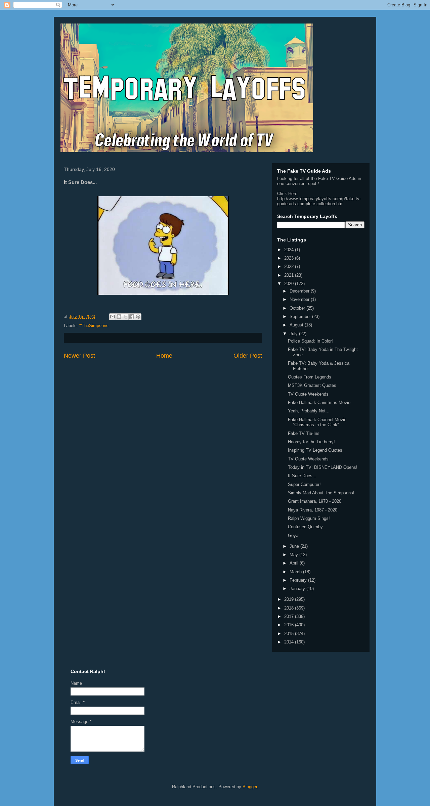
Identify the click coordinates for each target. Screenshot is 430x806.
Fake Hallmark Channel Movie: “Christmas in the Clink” (318, 422)
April (295, 563)
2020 (289, 283)
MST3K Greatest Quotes (312, 385)
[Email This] (112, 316)
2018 (289, 608)
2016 (289, 624)
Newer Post (79, 355)
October (298, 308)
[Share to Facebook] (131, 316)
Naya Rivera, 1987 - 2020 (312, 509)
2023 (289, 258)
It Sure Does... (302, 475)
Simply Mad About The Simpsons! (321, 492)
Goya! (294, 535)
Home (164, 355)
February (299, 580)
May (294, 554)
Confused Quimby (305, 526)
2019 (289, 599)
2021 (289, 275)
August (297, 324)
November (300, 299)
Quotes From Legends (309, 376)
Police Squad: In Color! (310, 341)
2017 (289, 616)
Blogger (250, 786)
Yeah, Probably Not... (309, 410)
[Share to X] (125, 316)
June (295, 546)
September (301, 316)
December (300, 291)
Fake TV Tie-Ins (303, 433)
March (296, 571)
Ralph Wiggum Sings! (309, 518)
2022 (289, 266)
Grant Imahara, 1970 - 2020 (314, 501)
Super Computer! (304, 484)
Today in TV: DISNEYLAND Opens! (322, 467)
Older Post (247, 355)
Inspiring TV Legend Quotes (315, 450)
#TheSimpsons (94, 325)
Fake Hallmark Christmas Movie (319, 402)
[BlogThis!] (119, 316)
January (298, 588)
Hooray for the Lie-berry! (311, 441)
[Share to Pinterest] (138, 316)
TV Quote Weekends (308, 394)
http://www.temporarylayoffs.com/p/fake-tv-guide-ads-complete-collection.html (319, 201)
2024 (289, 249)
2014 (289, 641)
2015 (289, 633)
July (294, 333)
